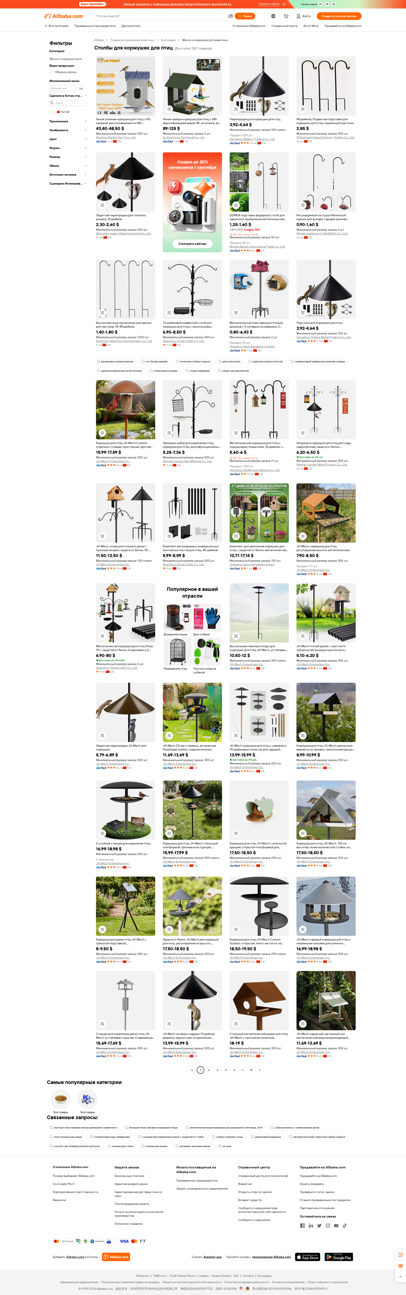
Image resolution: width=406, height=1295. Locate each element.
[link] (400, 1254)
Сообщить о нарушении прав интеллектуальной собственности (262, 1210)
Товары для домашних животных (132, 40)
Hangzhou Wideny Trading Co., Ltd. (252, 139)
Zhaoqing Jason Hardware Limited (252, 346)
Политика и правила (128, 1223)
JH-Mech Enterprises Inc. (113, 461)
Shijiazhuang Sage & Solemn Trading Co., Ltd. (325, 137)
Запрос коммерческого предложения (202, 1188)
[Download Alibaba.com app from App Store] (307, 1257)
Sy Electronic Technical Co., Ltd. (184, 137)
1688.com (159, 1275)
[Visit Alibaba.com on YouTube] (336, 1225)
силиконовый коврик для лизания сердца (320, 361)
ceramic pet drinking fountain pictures (77, 1146)
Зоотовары (168, 40)
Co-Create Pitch (63, 1184)
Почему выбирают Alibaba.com (74, 1176)
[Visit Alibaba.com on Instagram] (327, 1225)
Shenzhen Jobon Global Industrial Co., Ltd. (123, 233)
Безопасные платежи (129, 1176)
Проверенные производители (197, 1180)
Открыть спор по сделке (255, 1192)
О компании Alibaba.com (70, 1167)
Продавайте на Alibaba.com (318, 1176)
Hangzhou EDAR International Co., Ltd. (255, 470)
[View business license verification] (241, 1289)
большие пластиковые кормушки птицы (153, 1127)
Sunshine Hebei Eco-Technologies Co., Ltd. (124, 341)
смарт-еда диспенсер (235, 370)
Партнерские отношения (317, 1208)
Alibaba (99, 40)
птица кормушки (200, 370)
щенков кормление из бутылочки (121, 370)
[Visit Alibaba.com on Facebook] (302, 1225)
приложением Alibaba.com (271, 1257)
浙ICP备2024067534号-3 (311, 1288)
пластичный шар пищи (68, 1136)
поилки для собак (122, 1146)
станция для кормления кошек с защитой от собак (173, 1136)
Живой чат (245, 1184)
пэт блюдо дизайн (157, 361)
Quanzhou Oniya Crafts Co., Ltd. (183, 341)
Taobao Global (220, 1275)
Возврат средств (249, 1200)
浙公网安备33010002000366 (272, 1288)
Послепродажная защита (132, 1203)
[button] (230, 16)
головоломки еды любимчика (112, 1136)
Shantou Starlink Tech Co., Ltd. (116, 137)
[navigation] (68, 556)
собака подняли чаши (229, 1136)
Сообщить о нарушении (254, 1220)
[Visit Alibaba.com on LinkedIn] (310, 1225)
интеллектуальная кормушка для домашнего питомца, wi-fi (226, 1127)
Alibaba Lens (75, 1257)
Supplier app (213, 1257)
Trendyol (248, 1275)
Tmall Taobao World (182, 1275)
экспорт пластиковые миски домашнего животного (85, 1127)
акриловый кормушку (268, 1136)
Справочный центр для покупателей (263, 1176)
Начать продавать (312, 1184)
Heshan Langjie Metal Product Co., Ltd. (321, 464)
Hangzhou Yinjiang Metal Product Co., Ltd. (323, 337)
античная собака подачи (195, 361)
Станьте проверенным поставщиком (325, 1200)
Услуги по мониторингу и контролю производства (139, 1213)
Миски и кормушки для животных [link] (205, 40)
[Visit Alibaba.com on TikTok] (344, 1225)
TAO (236, 1275)
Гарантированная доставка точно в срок (138, 1193)
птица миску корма (165, 370)
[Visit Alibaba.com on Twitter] (319, 1225)
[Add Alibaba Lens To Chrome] (116, 1257)
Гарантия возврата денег (131, 1184)
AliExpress (143, 1275)
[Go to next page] (259, 1070)
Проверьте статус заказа (317, 1192)
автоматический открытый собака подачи (319, 1136)
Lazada (203, 1275)
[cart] (287, 16)
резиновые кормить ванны (117, 361)
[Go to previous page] (192, 1070)
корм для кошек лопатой (267, 361)
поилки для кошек (156, 1146)
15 (251, 1070)
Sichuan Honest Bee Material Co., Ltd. (187, 461)
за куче (226, 1146)
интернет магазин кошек (195, 1146)
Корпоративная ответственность (75, 1192)
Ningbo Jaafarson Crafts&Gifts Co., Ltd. (322, 233)
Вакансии (59, 1200)
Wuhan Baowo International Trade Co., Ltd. (257, 246)
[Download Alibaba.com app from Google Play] (339, 1257)
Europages (264, 1275)
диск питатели (231, 361)
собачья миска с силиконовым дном (297, 1127)
